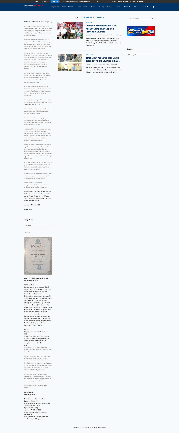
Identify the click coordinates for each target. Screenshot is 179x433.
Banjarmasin (55, 7)
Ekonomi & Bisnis (81, 7)
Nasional (127, 7)
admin (89, 64)
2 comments (114, 64)
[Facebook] (92, 1)
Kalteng (101, 7)
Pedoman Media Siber (123, 1)
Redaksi (114, 1)
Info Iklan (132, 1)
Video (135, 7)
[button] (61, 1)
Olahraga (109, 7)
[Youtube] (97, 1)
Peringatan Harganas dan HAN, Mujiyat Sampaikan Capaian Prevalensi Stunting (101, 28)
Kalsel (93, 7)
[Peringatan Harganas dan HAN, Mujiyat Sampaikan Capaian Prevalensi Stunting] (70, 30)
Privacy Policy (140, 1)
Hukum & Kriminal (67, 7)
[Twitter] (95, 1)
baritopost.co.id (91, 35)
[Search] (150, 7)
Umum (118, 7)
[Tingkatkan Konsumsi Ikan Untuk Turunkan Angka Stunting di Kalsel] (70, 62)
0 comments (119, 35)
